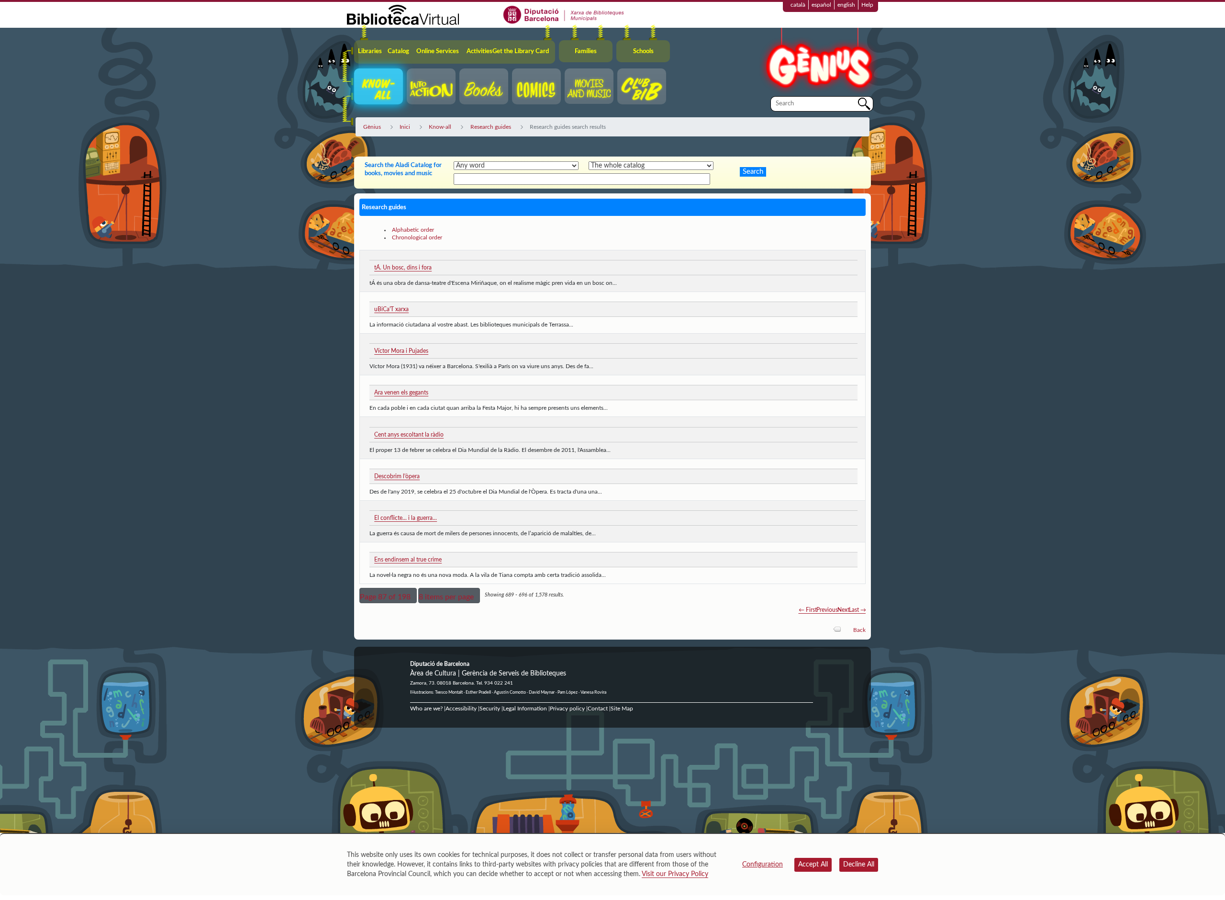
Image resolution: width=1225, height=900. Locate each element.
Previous (827, 610)
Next (843, 610)
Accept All (813, 864)
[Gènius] (818, 62)
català (798, 5)
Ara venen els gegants (401, 392)
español (821, 5)
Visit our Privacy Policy (675, 874)
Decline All (858, 864)
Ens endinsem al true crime (408, 559)
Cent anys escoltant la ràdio (409, 435)
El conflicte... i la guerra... (405, 518)
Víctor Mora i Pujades (401, 351)
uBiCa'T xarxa (391, 309)
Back (859, 630)
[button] (388, 595)
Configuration (762, 864)
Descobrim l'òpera (397, 476)
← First (808, 610)
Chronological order (417, 237)
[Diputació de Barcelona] (564, 14)
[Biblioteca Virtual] (403, 14)
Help (867, 5)
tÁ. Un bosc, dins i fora (403, 267)
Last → (857, 610)
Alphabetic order (413, 230)
